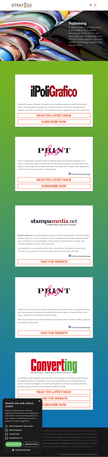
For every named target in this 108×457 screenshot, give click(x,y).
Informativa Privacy (73, 454)
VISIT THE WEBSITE (54, 261)
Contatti (62, 454)
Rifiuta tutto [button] (31, 444)
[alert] (22, 426)
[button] (22, 450)
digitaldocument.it (70, 443)
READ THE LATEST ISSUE (54, 115)
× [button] (39, 401)
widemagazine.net (54, 443)
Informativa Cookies (89, 454)
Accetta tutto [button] (13, 444)
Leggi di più (24, 421)
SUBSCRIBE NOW (54, 122)
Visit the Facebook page (80, 174)
